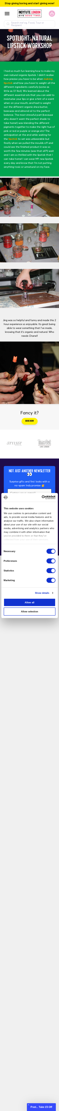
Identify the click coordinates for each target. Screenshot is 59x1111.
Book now (29, 421)
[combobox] (29, 23)
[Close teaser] (28, 1104)
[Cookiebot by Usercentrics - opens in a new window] (42, 497)
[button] (41, 1107)
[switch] (50, 560)
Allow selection (29, 611)
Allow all (29, 602)
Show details (42, 593)
